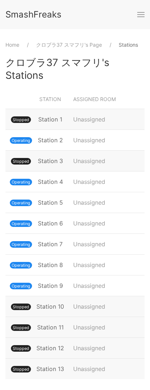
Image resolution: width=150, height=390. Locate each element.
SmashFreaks (33, 14)
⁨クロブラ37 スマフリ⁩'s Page (69, 45)
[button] (141, 14)
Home (12, 45)
